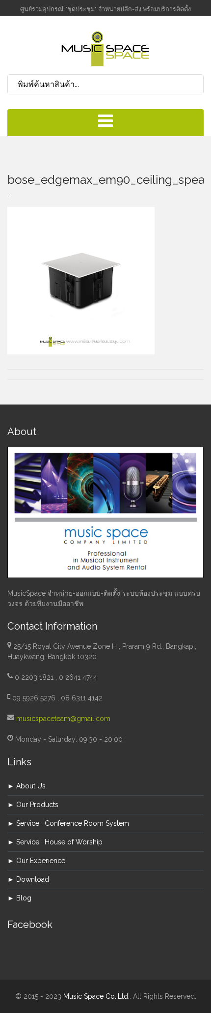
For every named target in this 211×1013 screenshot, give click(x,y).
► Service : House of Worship (55, 842)
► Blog (19, 898)
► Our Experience (36, 861)
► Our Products (32, 805)
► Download (28, 879)
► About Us (26, 786)
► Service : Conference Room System (68, 823)
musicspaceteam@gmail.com (63, 719)
